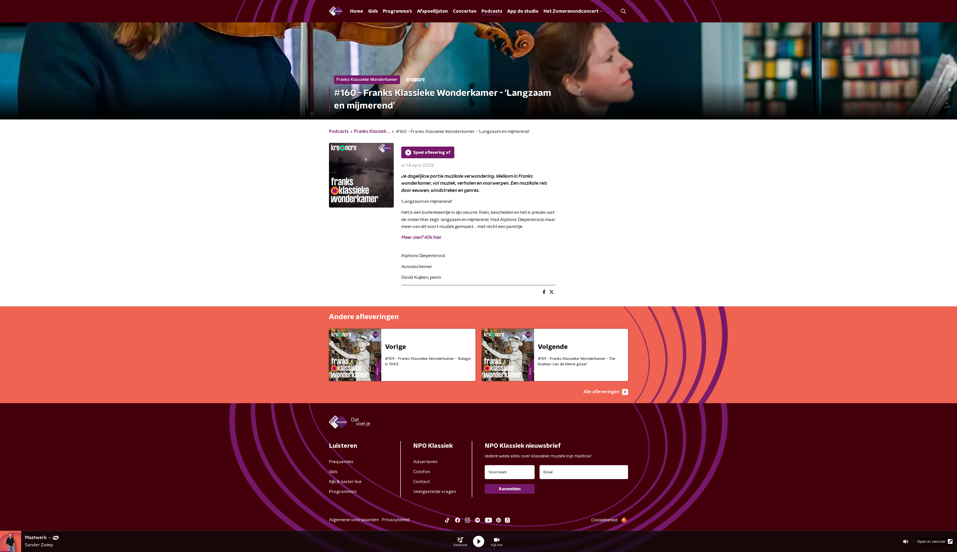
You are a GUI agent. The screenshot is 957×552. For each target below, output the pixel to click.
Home (356, 11)
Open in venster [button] (931, 542)
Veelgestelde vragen (434, 492)
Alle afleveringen (601, 392)
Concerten (465, 11)
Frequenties (341, 462)
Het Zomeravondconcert (571, 11)
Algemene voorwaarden (354, 520)
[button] (460, 542)
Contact (421, 482)
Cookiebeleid (604, 520)
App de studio (523, 11)
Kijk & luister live (345, 482)
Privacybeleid (396, 520)
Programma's (397, 11)
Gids (373, 11)
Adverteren (425, 462)
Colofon (421, 472)
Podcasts (491, 11)
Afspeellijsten (432, 11)
